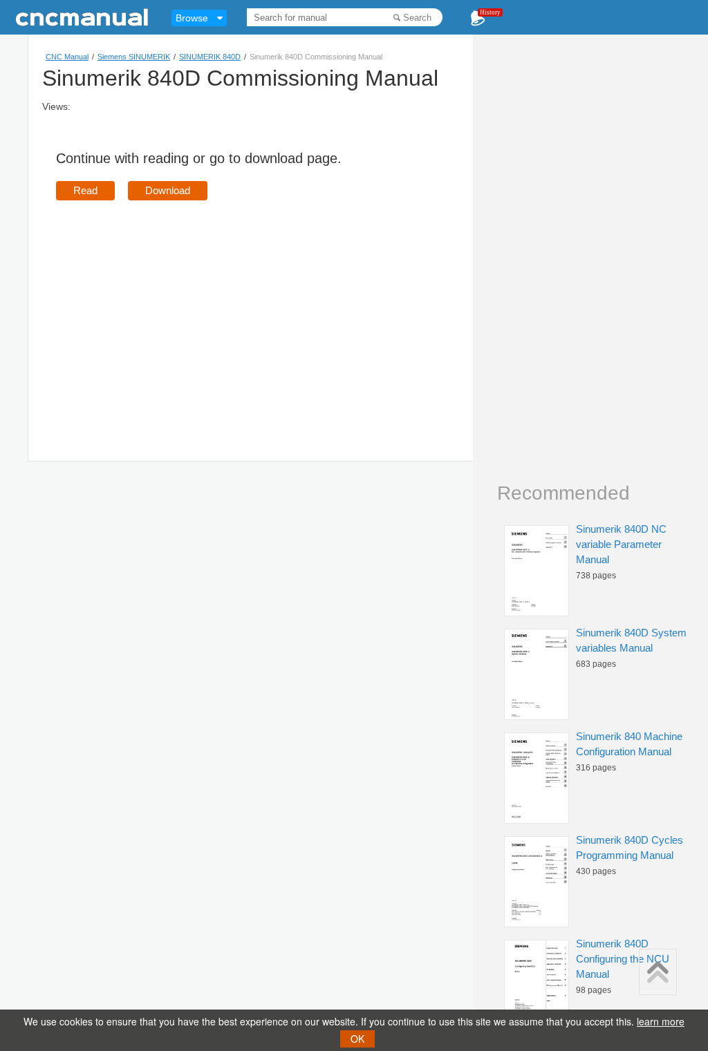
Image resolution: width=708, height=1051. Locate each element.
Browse (192, 17)
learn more (660, 1021)
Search (417, 17)
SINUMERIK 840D (210, 57)
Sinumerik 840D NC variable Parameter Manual (621, 544)
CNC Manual (67, 57)
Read (85, 190)
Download (167, 190)
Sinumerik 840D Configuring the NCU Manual (622, 959)
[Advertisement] (172, 311)
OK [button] (357, 1038)
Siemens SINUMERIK (133, 57)
